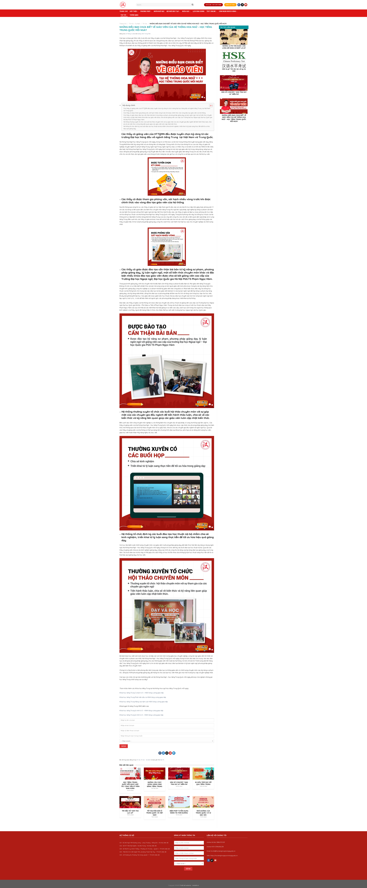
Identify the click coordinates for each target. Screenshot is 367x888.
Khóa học (185, 11)
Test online (211, 11)
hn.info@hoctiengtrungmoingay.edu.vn (223, 851)
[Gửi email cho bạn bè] (166, 753)
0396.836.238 (219, 847)
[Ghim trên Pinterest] (170, 753)
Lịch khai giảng (198, 11)
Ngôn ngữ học (159, 11)
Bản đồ (166, 842)
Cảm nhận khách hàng (227, 11)
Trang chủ (123, 11)
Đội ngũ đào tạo (173, 11)
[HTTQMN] (126, 4)
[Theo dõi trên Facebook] (238, 4)
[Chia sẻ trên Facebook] (160, 753)
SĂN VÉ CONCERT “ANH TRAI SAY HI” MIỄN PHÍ (234, 93)
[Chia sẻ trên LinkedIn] (173, 753)
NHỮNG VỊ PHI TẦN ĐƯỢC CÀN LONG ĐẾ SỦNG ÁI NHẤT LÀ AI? (234, 47)
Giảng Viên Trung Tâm (144, 33)
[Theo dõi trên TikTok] (242, 4)
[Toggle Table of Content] (210, 105)
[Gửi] (192, 4)
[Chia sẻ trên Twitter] (163, 753)
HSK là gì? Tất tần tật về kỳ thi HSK (234, 70)
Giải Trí (162, 760)
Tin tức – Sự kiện (134, 24)
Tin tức (123, 15)
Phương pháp (145, 11)
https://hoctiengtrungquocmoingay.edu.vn (224, 855)
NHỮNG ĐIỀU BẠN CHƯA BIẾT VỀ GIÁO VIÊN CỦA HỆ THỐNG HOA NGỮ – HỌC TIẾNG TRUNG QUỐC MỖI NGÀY (234, 118)
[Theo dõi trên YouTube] (245, 4)
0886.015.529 (220, 842)
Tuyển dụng (134, 15)
